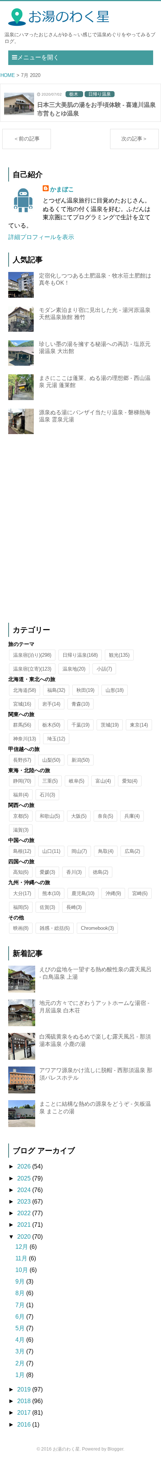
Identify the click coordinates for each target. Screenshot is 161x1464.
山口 (51, 851)
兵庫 (132, 816)
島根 (22, 851)
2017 (24, 1412)
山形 (115, 690)
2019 (24, 1389)
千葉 (80, 725)
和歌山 (50, 816)
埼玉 (56, 739)
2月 (20, 1363)
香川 (74, 872)
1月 (20, 1375)
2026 (24, 1166)
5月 (20, 1328)
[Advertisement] (80, 529)
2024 (24, 1190)
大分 (22, 893)
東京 (139, 725)
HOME (7, 75)
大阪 (78, 816)
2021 (24, 1225)
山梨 (51, 760)
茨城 (110, 725)
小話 (104, 669)
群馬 (22, 725)
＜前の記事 (26, 139)
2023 (24, 1201)
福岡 (20, 907)
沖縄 (113, 893)
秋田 (85, 690)
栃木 (51, 725)
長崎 (74, 907)
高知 (20, 872)
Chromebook (97, 928)
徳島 (100, 872)
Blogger (115, 1449)
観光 (119, 655)
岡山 (79, 851)
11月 (22, 1258)
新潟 (80, 760)
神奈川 (24, 739)
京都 (20, 816)
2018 (24, 1401)
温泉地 (74, 669)
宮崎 (140, 893)
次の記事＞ (134, 139)
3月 (20, 1351)
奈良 (105, 816)
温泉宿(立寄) (32, 669)
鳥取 (105, 851)
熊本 (51, 893)
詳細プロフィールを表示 (41, 237)
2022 (24, 1213)
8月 (20, 1293)
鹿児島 (83, 893)
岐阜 (76, 781)
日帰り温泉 (80, 655)
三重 (50, 781)
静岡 (22, 781)
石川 (47, 795)
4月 (20, 1340)
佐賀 (47, 907)
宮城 (22, 704)
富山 (103, 781)
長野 (22, 760)
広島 (132, 851)
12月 (22, 1247)
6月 (20, 1316)
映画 (20, 928)
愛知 (129, 781)
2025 (24, 1178)
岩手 (51, 704)
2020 (24, 1237)
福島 (56, 690)
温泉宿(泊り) (32, 655)
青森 (80, 704)
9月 (20, 1281)
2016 (24, 1424)
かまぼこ (62, 189)
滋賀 (20, 830)
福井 (20, 795)
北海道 (24, 690)
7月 (20, 1305)
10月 (22, 1270)
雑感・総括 (55, 928)
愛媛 (47, 872)
